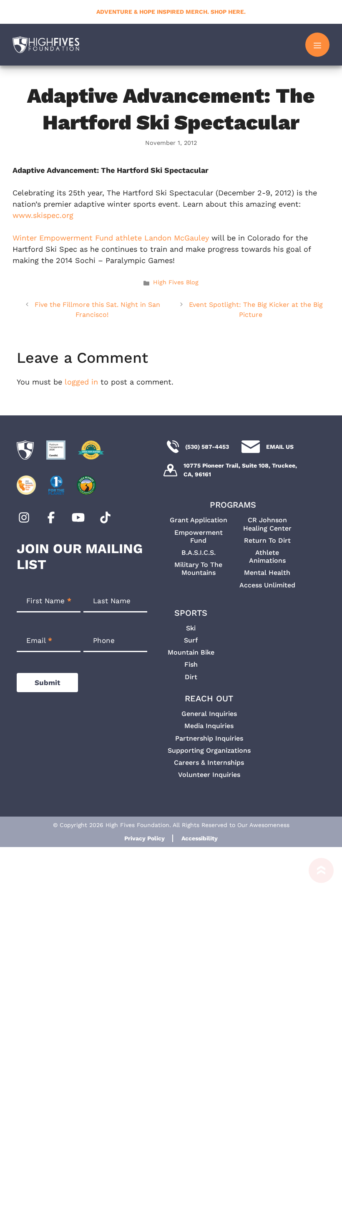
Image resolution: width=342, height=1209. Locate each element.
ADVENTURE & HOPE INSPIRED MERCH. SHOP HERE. (171, 11)
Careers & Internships (209, 762)
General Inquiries (209, 714)
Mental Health (267, 573)
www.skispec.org (43, 215)
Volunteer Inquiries (209, 775)
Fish (191, 664)
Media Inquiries (209, 726)
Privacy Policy (144, 838)
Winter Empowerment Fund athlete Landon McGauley (111, 237)
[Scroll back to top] (317, 1033)
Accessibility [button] (199, 838)
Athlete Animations (267, 556)
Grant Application (198, 520)
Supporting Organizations (209, 750)
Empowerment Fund (198, 536)
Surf (191, 640)
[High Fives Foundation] (46, 44)
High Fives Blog (176, 282)
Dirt (191, 677)
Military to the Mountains (198, 569)
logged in (81, 381)
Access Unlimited (267, 585)
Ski (191, 628)
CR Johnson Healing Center (267, 524)
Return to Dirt (267, 540)
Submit (47, 682)
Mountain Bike (191, 652)
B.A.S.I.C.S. (198, 552)
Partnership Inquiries (209, 738)
